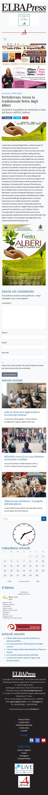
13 (18, 566)
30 (37, 575)
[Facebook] (31, 740)
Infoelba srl (34, 709)
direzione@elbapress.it (33, 690)
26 (11, 575)
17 (43, 566)
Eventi (24, 753)
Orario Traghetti (24, 750)
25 (5, 575)
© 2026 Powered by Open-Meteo (12, 618)
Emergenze (24, 756)
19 (11, 570)
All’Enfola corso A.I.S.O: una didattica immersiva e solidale (24, 458)
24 (43, 570)
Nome (5, 332)
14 (24, 566)
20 (18, 570)
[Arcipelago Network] (24, 781)
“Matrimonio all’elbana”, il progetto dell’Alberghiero (23, 502)
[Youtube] (43, 740)
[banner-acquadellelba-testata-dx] (24, 20)
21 (24, 570)
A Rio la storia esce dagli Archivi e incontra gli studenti (22, 413)
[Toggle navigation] (5, 39)
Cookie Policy (24, 722)
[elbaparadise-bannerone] (24, 77)
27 (18, 575)
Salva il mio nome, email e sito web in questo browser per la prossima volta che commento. (23, 366)
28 (24, 575)
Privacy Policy (24, 719)
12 (11, 566)
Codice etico (24, 728)
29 (30, 575)
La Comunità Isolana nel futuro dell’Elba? (22, 655)
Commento (7, 303)
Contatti (24, 730)
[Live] (24, 768)
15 (30, 566)
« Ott (9, 581)
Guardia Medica (24, 758)
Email (4, 342)
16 (37, 566)
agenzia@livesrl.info (18, 701)
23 (37, 570)
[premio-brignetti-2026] (24, 54)
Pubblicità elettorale (24, 725)
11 (5, 566)
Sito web (5, 352)
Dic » (38, 581)
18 (5, 570)
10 (43, 561)
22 (30, 570)
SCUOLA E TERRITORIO (12, 93)
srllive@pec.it (37, 701)
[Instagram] (37, 740)
